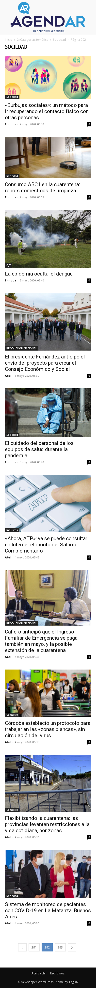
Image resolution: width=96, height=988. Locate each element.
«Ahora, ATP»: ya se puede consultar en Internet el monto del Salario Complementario (46, 544)
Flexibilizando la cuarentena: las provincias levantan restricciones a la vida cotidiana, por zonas (47, 824)
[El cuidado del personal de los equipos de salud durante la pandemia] (48, 412)
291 (34, 947)
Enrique (10, 124)
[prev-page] (22, 947)
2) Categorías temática (32, 40)
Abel (8, 375)
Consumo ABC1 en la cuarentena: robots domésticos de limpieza (42, 187)
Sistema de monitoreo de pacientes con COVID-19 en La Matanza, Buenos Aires (48, 910)
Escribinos (57, 973)
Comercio (12, 714)
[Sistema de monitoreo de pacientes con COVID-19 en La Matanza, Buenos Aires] (48, 874)
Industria (12, 530)
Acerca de (39, 973)
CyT (8, 265)
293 (60, 947)
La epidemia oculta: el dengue (39, 274)
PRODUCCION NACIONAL (21, 348)
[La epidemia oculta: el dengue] (48, 238)
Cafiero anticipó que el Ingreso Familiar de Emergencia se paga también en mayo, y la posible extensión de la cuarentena (41, 641)
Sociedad (59, 40)
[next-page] (72, 947)
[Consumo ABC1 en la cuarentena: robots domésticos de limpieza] (48, 157)
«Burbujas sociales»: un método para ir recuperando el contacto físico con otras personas (47, 111)
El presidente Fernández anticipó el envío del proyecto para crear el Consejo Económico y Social (45, 363)
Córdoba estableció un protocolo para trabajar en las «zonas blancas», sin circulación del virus (47, 729)
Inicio (8, 40)
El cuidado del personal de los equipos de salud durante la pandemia (39, 449)
